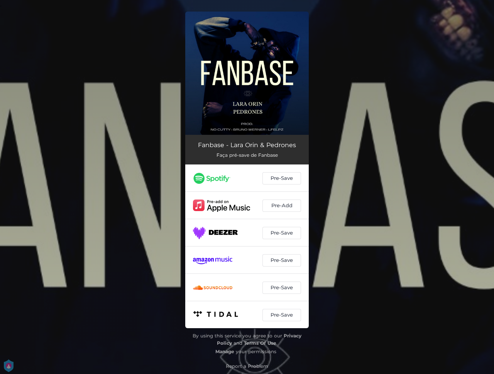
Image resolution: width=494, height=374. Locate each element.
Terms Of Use (260, 343)
